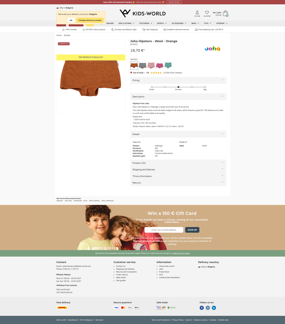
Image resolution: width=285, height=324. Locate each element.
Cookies (213, 320)
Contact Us (120, 266)
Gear (194, 23)
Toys (206, 23)
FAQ (161, 275)
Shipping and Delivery (143, 169)
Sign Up (192, 230)
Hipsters (59, 201)
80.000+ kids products (95, 30)
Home (58, 35)
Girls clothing (94, 201)
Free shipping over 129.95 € (210, 30)
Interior (220, 23)
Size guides (121, 280)
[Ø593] (142, 65)
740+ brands (71, 30)
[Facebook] (202, 308)
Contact (61, 262)
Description (138, 96)
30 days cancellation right (126, 30)
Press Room (164, 272)
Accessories (178, 23)
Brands (110, 23)
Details (136, 134)
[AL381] (159, 65)
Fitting (135, 80)
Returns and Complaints (126, 272)
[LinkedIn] (214, 308)
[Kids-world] (142, 14)
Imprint (189, 320)
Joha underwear (107, 201)
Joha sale (68, 201)
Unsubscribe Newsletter (169, 277)
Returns (136, 182)
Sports (160, 23)
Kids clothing (125, 23)
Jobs (161, 269)
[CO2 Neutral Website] (171, 307)
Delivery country (201, 320)
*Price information (142, 176)
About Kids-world (166, 266)
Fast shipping (152, 30)
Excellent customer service (177, 30)
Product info (139, 163)
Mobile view (223, 320)
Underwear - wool (80, 201)
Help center (121, 277)
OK (71, 20)
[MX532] (151, 65)
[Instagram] (208, 308)
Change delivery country (90, 20)
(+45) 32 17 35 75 (71, 269)
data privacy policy (181, 253)
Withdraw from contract (66, 285)
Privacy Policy (177, 320)
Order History (122, 275)
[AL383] (168, 65)
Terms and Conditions (161, 320)
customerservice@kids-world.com (76, 266)
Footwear (144, 23)
